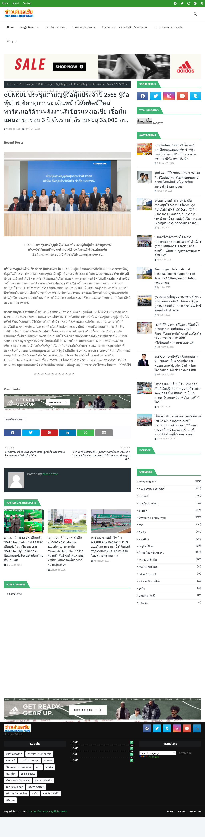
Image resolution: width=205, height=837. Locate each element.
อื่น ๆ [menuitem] (10, 41)
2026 (103, 742)
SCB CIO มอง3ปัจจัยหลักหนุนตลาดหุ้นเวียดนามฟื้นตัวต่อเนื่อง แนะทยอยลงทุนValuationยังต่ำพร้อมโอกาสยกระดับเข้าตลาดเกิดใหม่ (176, 363)
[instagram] (188, 3)
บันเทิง (170, 532)
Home (5, 3)
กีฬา (170, 525)
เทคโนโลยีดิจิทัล (170, 567)
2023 (103, 760)
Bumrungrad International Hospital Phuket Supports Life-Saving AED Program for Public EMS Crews (175, 276)
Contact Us (195, 811)
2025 (103, 748)
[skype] (201, 3)
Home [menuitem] (10, 27)
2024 (103, 754)
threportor (13, 128)
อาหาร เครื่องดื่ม (170, 559)
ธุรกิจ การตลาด (170, 481)
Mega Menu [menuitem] (27, 27)
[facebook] (175, 3)
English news (170, 546)
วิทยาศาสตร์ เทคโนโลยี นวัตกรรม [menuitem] (122, 27)
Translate (153, 757)
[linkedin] (197, 728)
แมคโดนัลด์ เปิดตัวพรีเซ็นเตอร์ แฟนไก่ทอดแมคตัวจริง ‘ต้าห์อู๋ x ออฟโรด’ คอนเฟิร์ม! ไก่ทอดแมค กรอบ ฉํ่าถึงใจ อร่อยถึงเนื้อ (175, 152)
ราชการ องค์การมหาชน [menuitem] (168, 27)
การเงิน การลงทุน (25, 84)
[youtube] (182, 96)
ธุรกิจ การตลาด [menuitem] (82, 27)
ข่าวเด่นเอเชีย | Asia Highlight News (46, 811)
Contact (27, 3)
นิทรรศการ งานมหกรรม (170, 517)
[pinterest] (195, 3)
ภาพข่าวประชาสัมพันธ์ (170, 489)
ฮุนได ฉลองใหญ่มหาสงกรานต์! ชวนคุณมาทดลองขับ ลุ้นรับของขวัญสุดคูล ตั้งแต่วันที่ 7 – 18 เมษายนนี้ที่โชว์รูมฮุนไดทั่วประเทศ (177, 303)
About (15, 3)
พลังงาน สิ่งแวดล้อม (170, 581)
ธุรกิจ (170, 588)
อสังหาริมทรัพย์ (170, 574)
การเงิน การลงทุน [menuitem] (56, 27)
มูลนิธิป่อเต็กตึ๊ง (170, 595)
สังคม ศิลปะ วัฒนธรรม (170, 552)
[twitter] (182, 3)
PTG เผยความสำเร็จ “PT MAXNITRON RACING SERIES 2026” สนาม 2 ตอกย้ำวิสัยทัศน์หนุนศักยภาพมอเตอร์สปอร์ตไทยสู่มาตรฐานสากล (110, 546)
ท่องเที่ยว (170, 539)
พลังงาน (170, 603)
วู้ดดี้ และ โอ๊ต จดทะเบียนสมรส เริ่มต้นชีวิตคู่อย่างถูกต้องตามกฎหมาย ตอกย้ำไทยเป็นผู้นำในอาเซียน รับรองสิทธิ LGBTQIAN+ (177, 179)
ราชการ (170, 510)
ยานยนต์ (170, 496)
